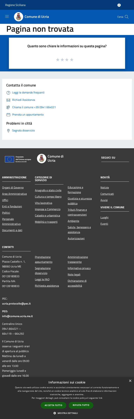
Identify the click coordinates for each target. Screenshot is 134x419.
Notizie (104, 187)
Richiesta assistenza (47, 286)
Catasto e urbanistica (47, 215)
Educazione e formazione (75, 189)
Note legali (74, 274)
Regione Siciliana (15, 5)
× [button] (130, 381)
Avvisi (104, 200)
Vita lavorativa (43, 203)
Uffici (5, 200)
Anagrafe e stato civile (48, 190)
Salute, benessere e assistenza (79, 229)
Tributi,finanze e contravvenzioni (77, 212)
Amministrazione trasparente (78, 259)
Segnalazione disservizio (43, 270)
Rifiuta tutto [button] (81, 405)
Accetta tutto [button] (53, 405)
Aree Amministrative (14, 194)
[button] (67, 413)
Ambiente (73, 221)
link (100, 397)
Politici (6, 213)
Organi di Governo (13, 187)
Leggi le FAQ (42, 279)
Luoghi (104, 217)
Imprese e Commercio (47, 209)
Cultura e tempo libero (48, 196)
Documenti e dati (12, 230)
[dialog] (67, 398)
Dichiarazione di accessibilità (77, 283)
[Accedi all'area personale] (119, 5)
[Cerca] (127, 17)
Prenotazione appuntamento (43, 259)
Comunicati (107, 194)
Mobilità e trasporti (46, 222)
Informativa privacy (79, 268)
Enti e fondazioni (12, 206)
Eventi (104, 224)
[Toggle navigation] (7, 16)
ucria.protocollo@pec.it (16, 303)
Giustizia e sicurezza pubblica (80, 200)
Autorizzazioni (76, 238)
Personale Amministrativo (11, 221)
